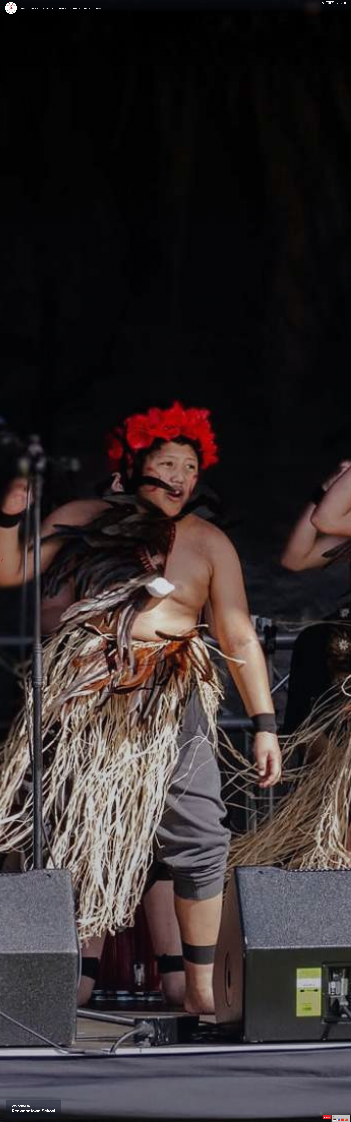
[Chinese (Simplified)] (346, 1120)
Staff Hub (34, 8)
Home (23, 8)
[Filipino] (338, 1120)
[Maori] (334, 1120)
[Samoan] (342, 1120)
